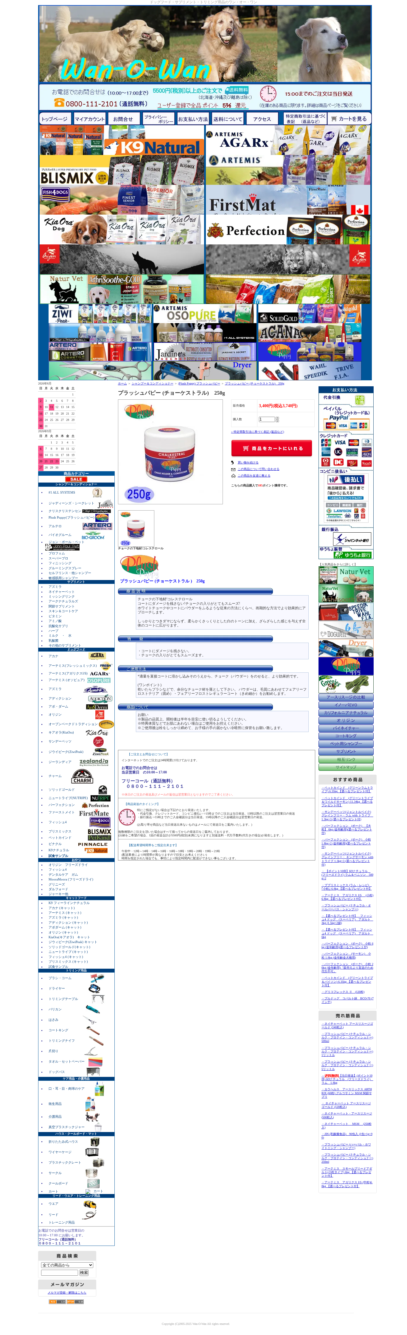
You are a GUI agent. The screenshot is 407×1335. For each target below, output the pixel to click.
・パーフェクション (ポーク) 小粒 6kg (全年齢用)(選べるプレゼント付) (347, 945)
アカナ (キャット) (62, 908)
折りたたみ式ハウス (64, 1141)
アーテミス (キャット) (65, 912)
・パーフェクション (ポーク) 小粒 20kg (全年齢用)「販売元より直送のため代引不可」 (347, 967)
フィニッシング (60, 563)
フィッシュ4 (58, 822)
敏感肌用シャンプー (63, 578)
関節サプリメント (62, 606)
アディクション (60, 698)
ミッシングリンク (62, 596)
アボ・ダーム (59, 706)
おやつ (76, 859)
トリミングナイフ (62, 1040)
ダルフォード (58, 889)
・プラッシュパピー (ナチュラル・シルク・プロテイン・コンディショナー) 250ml (347, 1158)
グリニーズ (57, 884)
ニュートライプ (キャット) (68, 951)
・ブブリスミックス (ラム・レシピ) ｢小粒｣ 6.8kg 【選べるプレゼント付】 (346, 886)
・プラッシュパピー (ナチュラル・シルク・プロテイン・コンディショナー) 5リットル (347, 1065)
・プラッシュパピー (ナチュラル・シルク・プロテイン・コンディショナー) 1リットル (347, 1051)
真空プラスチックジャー (67, 1127)
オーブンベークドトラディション (74, 724)
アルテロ (55, 526)
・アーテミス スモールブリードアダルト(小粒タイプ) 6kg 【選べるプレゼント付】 (346, 1172)
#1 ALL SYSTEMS (62, 492)
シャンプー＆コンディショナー (152, 383)
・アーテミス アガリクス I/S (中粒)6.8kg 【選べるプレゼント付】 (347, 1184)
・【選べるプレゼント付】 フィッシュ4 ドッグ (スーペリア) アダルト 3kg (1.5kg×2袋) (347, 919)
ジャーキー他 (58, 894)
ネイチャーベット (62, 591)
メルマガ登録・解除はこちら (67, 1292)
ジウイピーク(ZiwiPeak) (66, 751)
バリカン (56, 1009)
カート (54, 1191)
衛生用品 (56, 1103)
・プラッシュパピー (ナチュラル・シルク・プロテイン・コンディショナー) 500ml (347, 1037)
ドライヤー (57, 988)
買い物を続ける (248, 462)
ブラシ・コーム (60, 978)
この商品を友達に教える (254, 475)
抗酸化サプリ (58, 626)
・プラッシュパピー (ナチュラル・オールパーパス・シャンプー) (346, 907)
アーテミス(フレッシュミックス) (73, 665)
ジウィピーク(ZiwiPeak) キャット (73, 942)
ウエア (54, 1203)
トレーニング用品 (62, 1222)
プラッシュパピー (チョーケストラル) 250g (254, 383)
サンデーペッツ (60, 741)
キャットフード (76, 898)
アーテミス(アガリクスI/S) (68, 673)
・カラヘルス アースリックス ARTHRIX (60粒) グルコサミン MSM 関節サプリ (346, 1093)
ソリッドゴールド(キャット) (69, 947)
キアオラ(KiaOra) (62, 732)
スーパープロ (58, 558)
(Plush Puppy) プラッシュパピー (199, 383)
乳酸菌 (53, 640)
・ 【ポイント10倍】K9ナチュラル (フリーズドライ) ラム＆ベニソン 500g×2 (347, 874)
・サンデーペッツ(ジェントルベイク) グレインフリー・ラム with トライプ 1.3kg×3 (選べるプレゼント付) (347, 815)
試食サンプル (58, 966)
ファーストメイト (62, 812)
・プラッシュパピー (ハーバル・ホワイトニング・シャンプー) (346, 1146)
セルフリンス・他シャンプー (70, 573)
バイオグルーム (60, 535)
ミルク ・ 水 (60, 635)
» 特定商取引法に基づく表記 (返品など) (257, 431)
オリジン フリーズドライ (68, 864)
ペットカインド (60, 837)
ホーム (122, 383)
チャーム (56, 776)
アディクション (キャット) (68, 922)
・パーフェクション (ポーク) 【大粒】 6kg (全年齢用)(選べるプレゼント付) (346, 829)
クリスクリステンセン (65, 511)
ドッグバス (57, 1072)
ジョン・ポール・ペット (67, 542)
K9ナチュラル (59, 850)
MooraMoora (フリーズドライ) (71, 879)
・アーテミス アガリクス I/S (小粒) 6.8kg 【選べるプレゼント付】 (347, 897)
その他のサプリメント (65, 645)
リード (54, 1214)
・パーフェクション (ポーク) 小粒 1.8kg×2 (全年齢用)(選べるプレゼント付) (346, 843)
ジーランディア (60, 762)
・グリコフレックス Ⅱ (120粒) (342, 991)
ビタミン (55, 616)
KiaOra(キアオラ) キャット (69, 937)
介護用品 (56, 1116)
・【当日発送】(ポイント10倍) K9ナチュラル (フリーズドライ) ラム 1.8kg (347, 1079)
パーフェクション (62, 805)
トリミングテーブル (64, 999)
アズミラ (55, 586)
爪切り (54, 1051)
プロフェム (57, 553)
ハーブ (53, 630)
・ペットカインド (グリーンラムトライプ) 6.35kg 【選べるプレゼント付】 (347, 789)
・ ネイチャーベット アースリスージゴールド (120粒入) (346, 1105)
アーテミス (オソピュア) (67, 680)
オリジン (56, 714)
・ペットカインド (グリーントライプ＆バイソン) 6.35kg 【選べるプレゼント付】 (347, 981)
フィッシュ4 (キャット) (66, 957)
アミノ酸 (55, 621)
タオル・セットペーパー (67, 1061)
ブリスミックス (60, 831)
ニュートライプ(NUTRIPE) (69, 798)
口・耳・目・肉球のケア (67, 1088)
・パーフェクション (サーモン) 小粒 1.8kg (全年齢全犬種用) (346, 955)
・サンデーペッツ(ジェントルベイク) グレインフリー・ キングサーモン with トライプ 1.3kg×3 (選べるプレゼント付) (347, 859)
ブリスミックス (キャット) (68, 961)
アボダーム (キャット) (65, 927)
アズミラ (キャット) (63, 917)
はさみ (54, 1019)
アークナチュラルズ (63, 601)
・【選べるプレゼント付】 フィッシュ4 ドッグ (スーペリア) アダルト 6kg (347, 933)
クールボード (59, 1183)
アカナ (54, 656)
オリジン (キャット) (63, 932)
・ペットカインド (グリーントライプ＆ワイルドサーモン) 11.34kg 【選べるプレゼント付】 (347, 801)
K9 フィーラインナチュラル (69, 903)
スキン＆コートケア (63, 611)
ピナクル (56, 844)
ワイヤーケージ (60, 1151)
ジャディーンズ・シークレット (72, 503)
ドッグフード (76, 649)
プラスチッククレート (65, 1162)
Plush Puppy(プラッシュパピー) (72, 517)
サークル (55, 1172)
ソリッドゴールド (62, 789)
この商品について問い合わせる (258, 469)
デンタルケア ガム (63, 874)
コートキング (59, 1030)
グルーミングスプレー (65, 568)
